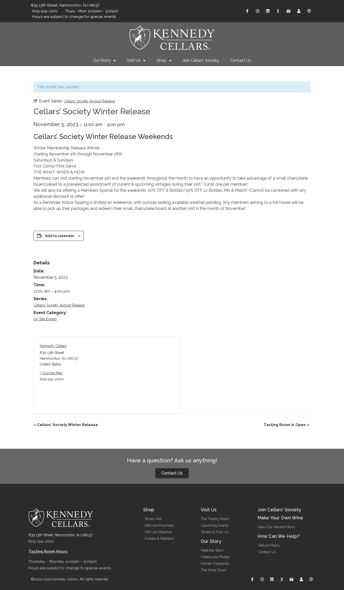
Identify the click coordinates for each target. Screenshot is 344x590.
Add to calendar (59, 236)
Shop (161, 60)
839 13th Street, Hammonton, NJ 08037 (60, 535)
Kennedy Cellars (53, 346)
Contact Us (240, 60)
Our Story (102, 60)
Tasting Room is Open (286, 425)
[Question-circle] (309, 11)
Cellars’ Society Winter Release (65, 425)
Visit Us (134, 60)
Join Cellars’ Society (201, 60)
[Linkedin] (267, 11)
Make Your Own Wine (280, 517)
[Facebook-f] (247, 11)
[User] (298, 11)
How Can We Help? (278, 536)
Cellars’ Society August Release (59, 305)
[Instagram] (257, 11)
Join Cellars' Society (279, 509)
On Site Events (45, 319)
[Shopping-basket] (288, 11)
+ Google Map (51, 373)
